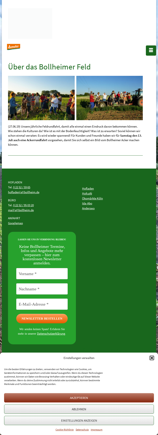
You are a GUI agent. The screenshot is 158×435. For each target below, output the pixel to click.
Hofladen (88, 188)
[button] (152, 358)
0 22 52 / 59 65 (21, 187)
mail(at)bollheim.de (21, 210)
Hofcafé (87, 193)
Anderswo (88, 208)
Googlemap (15, 223)
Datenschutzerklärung (51, 333)
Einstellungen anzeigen (79, 420)
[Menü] (151, 50)
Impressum (96, 429)
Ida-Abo (87, 203)
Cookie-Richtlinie (65, 429)
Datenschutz (82, 429)
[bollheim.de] (39, 22)
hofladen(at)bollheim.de (23, 192)
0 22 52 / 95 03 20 (23, 205)
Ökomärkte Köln (92, 198)
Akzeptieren (79, 398)
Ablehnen (79, 409)
